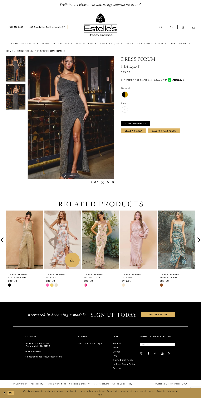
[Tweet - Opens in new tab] (102, 182)
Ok (10, 392)
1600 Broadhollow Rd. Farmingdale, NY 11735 (37, 345)
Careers (117, 368)
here (100, 394)
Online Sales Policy (123, 360)
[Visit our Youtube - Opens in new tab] (162, 353)
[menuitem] (16, 27)
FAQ (115, 355)
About (116, 347)
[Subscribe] (172, 344)
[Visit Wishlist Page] (171, 27)
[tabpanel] (15, 70)
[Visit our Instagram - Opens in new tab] (141, 353)
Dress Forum (25, 51)
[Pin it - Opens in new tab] (108, 182)
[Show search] (160, 27)
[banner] (100, 25)
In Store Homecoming (51, 51)
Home (9, 51)
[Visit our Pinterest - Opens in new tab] (169, 353)
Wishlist (117, 343)
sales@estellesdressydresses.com (43, 356)
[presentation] (24, 240)
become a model (158, 314)
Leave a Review (133, 130)
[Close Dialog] (4, 393)
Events (116, 351)
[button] (182, 27)
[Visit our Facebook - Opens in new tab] (148, 353)
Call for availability (164, 130)
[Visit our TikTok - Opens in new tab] (155, 353)
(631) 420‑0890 (33, 351)
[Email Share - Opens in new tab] (113, 182)
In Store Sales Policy (124, 364)
